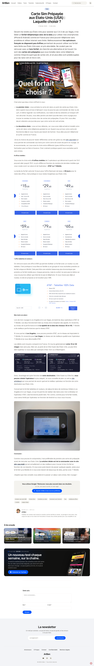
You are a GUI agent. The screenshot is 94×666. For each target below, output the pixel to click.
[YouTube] (43, 658)
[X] (50, 658)
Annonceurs (27, 649)
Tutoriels (31, 3)
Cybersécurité (39, 3)
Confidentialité (53, 649)
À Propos (48, 3)
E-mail (50, 605)
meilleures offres (73, 499)
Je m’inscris (60, 638)
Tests (25, 3)
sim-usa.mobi (71, 140)
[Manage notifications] (91, 663)
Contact (55, 3)
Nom (24, 605)
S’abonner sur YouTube (19, 572)
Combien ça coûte (42, 499)
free (65, 499)
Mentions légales (65, 649)
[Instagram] (47, 658)
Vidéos (19, 3)
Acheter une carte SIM (20, 499)
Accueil (13, 3)
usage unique (25, 502)
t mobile (17, 502)
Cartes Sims (32, 499)
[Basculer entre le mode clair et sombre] (90, 3)
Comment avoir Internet (56, 499)
